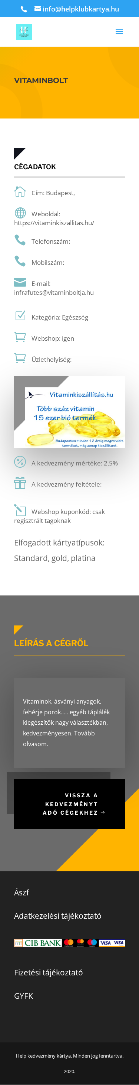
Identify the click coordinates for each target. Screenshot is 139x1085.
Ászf (21, 892)
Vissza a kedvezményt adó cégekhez (71, 804)
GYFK (23, 996)
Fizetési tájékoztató (48, 972)
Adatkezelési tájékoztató (58, 916)
